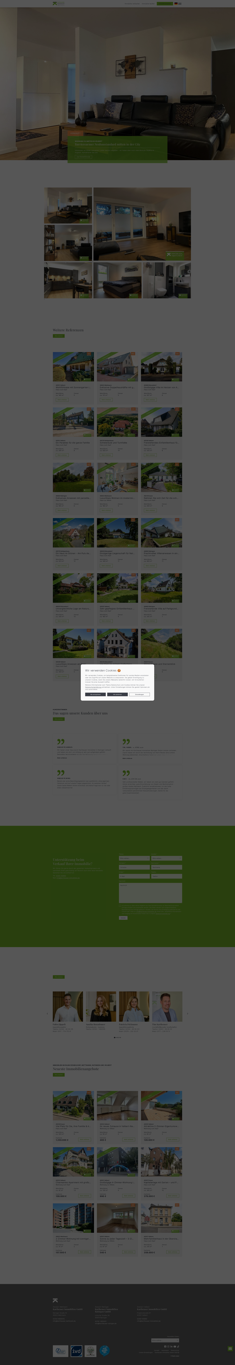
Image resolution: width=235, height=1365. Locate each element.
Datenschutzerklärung (93, 687)
